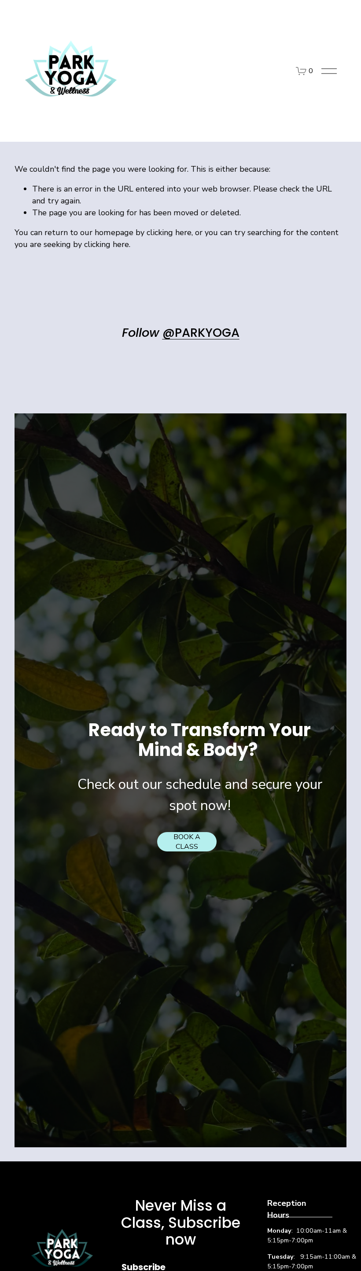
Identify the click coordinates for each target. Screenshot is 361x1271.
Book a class (186, 841)
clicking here (169, 232)
